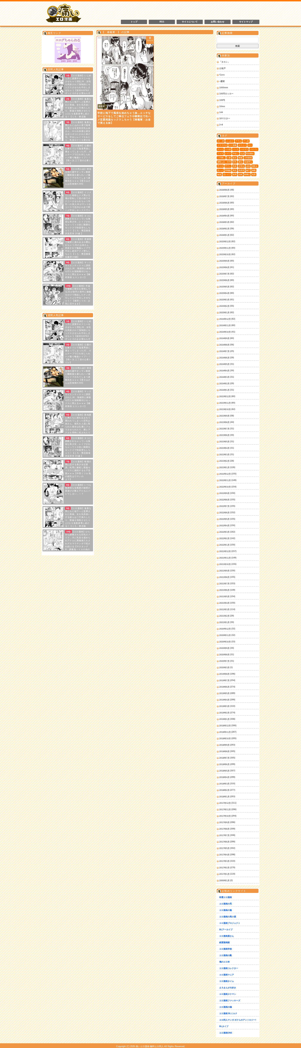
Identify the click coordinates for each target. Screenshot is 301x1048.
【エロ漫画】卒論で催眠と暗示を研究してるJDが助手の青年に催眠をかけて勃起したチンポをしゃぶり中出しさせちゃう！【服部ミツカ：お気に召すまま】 (78, 295)
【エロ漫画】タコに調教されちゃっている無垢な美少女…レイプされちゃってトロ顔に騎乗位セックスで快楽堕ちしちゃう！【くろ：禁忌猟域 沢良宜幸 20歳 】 (78, 225)
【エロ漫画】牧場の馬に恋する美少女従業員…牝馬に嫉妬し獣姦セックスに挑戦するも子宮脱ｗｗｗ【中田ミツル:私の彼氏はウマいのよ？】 (78, 470)
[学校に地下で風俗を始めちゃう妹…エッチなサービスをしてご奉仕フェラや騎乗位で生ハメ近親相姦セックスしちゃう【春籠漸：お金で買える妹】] (125, 73)
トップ (134, 22)
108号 (222, 100)
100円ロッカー (226, 94)
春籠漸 (101, 106)
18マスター (224, 118)
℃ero (222, 75)
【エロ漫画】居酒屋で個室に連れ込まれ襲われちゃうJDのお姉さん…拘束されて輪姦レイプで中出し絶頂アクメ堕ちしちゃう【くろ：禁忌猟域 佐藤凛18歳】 (78, 248)
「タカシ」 (224, 62)
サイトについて (190, 22)
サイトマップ (246, 22)
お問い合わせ (217, 22)
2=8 (221, 125)
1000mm (223, 88)
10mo (222, 106)
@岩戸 (222, 68)
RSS (162, 22)
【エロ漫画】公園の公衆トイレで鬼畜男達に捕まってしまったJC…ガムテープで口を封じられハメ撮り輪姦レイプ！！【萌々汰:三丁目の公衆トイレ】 (78, 154)
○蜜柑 (222, 81)
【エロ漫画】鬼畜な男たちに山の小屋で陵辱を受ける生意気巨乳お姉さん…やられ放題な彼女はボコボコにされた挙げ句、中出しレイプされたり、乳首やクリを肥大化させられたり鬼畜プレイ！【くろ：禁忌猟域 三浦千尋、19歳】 (67, 134)
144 (221, 112)
